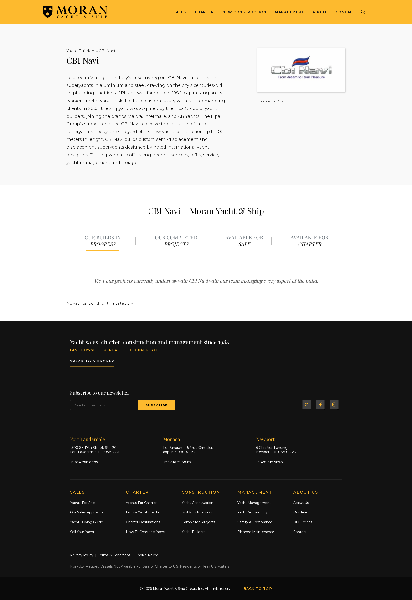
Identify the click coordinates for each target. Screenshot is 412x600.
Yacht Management (254, 503)
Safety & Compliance (254, 522)
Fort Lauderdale (87, 439)
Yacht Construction (197, 503)
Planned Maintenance (255, 532)
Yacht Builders (81, 51)
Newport (265, 439)
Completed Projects (198, 522)
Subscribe (157, 405)
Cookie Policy (146, 555)
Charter (204, 12)
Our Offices (302, 522)
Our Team (301, 512)
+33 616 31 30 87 (177, 462)
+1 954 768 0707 (84, 462)
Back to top (257, 588)
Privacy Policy (81, 555)
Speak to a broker (92, 361)
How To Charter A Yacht (145, 532)
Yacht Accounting (252, 512)
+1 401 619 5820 (269, 462)
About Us (301, 503)
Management (289, 12)
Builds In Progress (197, 512)
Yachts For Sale (82, 503)
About (320, 12)
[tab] (102, 241)
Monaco (171, 439)
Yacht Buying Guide (86, 522)
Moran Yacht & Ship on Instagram (334, 404)
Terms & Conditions (114, 555)
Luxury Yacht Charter (143, 512)
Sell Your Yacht (82, 532)
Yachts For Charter (141, 503)
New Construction (244, 12)
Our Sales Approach (86, 512)
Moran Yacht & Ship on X (306, 404)
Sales (179, 12)
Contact (346, 12)
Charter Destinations (143, 522)
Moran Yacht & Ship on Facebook (320, 404)
